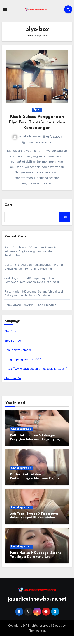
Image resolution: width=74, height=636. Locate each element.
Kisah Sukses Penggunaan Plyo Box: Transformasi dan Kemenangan (37, 122)
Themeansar (36, 630)
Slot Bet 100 (12, 340)
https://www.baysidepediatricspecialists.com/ (35, 368)
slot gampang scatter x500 (22, 359)
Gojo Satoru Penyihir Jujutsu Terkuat (30, 305)
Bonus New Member (17, 350)
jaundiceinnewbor (29, 136)
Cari (8, 205)
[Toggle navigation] (5, 9)
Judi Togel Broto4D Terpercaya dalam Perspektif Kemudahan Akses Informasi (34, 517)
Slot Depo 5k (12, 378)
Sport (37, 109)
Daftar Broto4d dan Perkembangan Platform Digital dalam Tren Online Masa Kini (35, 478)
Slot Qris (10, 331)
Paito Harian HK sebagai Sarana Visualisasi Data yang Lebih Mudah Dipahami (35, 556)
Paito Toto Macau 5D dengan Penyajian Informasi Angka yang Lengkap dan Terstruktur (31, 251)
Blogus (57, 625)
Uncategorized (21, 428)
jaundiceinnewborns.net (37, 599)
